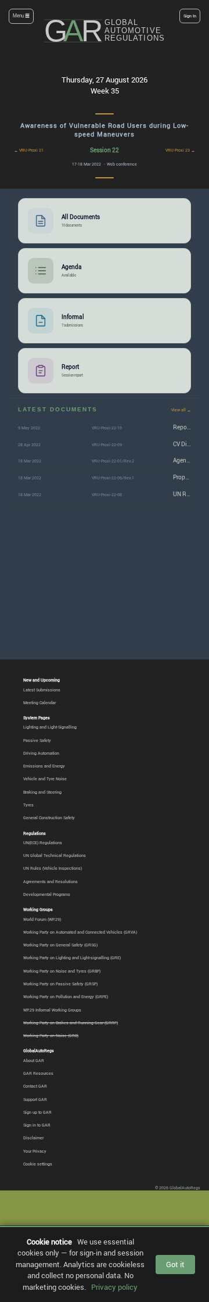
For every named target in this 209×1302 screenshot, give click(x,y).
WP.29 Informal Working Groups (52, 1010)
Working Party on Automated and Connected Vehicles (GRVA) (80, 932)
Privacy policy (114, 1287)
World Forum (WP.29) (42, 919)
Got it (175, 1264)
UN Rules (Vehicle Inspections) (52, 868)
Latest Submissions (41, 690)
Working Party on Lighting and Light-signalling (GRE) (72, 957)
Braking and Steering (42, 792)
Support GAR (35, 1099)
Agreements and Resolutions (50, 881)
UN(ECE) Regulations (42, 842)
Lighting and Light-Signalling (50, 727)
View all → (181, 410)
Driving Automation (41, 753)
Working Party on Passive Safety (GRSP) (60, 984)
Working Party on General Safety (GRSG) (60, 945)
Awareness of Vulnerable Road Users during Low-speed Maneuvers (104, 129)
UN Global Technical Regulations (54, 855)
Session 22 (104, 150)
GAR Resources (38, 1073)
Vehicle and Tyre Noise (45, 778)
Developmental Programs (46, 894)
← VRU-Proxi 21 (29, 150)
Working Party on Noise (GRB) (50, 1035)
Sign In (189, 16)
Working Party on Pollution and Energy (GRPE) (65, 996)
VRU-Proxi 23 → (180, 150)
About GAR (33, 1060)
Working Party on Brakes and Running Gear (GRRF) (70, 1022)
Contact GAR (35, 1086)
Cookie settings (37, 1164)
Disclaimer (33, 1137)
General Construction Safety (49, 817)
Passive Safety (37, 740)
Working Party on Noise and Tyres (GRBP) (61, 971)
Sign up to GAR (37, 1112)
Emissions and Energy (44, 766)
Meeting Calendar (39, 702)
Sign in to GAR (37, 1125)
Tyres (28, 805)
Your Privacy (34, 1151)
